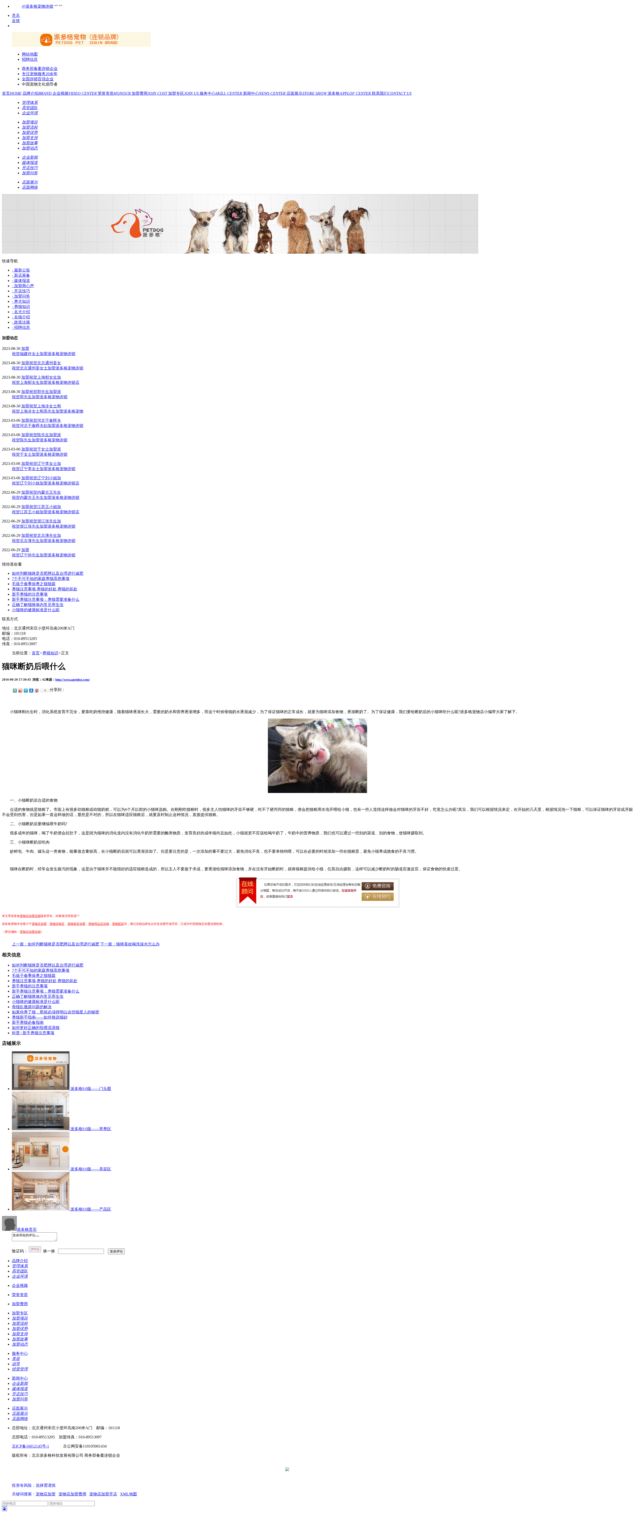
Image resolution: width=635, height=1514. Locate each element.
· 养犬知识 (21, 301)
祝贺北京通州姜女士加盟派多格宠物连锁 (47, 368)
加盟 (25, 348)
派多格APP (350, 93)
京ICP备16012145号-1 (30, 1446)
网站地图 (30, 54)
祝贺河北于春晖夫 (45, 420)
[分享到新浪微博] (20, 690)
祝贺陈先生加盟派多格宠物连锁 (39, 440)
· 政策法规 (21, 322)
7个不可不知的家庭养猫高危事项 (40, 578)
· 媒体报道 (21, 280)
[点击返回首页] (81, 45)
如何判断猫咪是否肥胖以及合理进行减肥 (47, 573)
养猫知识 (50, 653)
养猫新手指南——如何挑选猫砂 (39, 1017)
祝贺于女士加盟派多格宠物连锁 (39, 454)
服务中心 (221, 93)
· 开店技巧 (21, 291)
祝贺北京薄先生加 (45, 535)
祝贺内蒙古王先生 (45, 492)
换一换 (49, 1251)
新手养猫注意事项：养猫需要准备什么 (45, 599)
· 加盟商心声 (23, 286)
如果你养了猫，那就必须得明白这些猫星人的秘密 (55, 1012)
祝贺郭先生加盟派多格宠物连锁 (39, 397)
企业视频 (75, 93)
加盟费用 (150, 93)
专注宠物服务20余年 (40, 74)
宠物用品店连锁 (98, 924)
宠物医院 (118, 924)
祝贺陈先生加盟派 (45, 435)
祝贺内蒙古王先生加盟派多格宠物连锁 (45, 497)
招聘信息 (30, 59)
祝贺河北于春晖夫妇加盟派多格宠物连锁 (47, 426)
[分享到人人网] (31, 690)
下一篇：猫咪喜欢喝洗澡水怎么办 (130, 944)
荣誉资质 (115, 93)
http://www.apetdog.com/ (72, 679)
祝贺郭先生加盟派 (45, 392)
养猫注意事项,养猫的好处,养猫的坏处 (44, 589)
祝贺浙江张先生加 (45, 521)
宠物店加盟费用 (72, 1494)
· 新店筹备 (21, 275)
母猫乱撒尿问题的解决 (32, 1007)
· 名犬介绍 (21, 312)
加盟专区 (184, 93)
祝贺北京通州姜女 (45, 363)
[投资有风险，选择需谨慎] (41, 1480)
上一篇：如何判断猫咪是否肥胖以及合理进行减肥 (55, 944)
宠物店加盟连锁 (30, 916)
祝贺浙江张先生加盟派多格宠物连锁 (43, 526)
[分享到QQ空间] (14, 690)
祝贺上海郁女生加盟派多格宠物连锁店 (45, 382)
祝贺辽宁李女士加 (45, 463)
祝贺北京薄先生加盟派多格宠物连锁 (43, 541)
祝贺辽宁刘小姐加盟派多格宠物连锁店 (45, 483)
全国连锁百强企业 (38, 79)
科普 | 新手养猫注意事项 (33, 1033)
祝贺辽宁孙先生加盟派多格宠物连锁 (43, 555)
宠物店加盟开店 (103, 1494)
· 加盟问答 (21, 296)
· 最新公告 (21, 270)
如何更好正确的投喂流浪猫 (36, 1028)
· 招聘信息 (21, 327)
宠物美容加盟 (76, 924)
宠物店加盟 (39, 924)
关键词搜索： (24, 1494)
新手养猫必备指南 (28, 1022)
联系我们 (392, 93)
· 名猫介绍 (21, 317)
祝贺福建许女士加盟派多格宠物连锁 (43, 354)
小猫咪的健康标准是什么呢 (36, 610)
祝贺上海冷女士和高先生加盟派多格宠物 (47, 411)
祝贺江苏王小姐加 (45, 507)
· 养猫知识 (21, 306)
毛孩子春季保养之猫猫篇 (34, 584)
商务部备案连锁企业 (40, 68)
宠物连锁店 (57, 924)
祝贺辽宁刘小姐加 (45, 478)
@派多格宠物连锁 (37, 6)
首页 (12, 93)
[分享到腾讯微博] (25, 690)
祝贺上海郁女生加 (45, 377)
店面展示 (307, 93)
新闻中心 (264, 93)
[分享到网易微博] (36, 690)
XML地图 (128, 1494)
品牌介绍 (38, 93)
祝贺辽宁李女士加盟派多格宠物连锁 (43, 469)
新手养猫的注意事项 (30, 594)
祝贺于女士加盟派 (45, 449)
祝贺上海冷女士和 (45, 406)
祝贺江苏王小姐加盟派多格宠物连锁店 (45, 512)
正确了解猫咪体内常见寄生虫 (38, 605)
